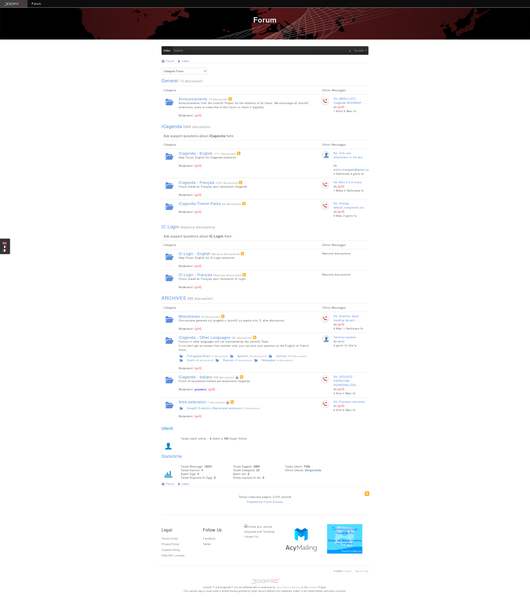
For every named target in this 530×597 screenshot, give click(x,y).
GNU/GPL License (173, 555)
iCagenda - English (196, 153)
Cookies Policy (170, 550)
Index (167, 50)
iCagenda (171, 126)
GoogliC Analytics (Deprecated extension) (214, 408)
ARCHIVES (173, 297)
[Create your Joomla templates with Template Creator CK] (261, 531)
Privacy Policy (170, 544)
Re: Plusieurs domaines (349, 402)
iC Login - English (194, 253)
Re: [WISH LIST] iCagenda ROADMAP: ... (350, 101)
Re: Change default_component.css (349, 205)
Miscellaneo (189, 316)
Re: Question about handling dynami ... (346, 318)
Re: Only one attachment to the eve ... (348, 157)
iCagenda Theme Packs (200, 203)
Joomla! (312, 587)
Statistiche (171, 456)
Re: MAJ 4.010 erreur (348, 182)
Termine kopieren (345, 337)
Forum (36, 3)
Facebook (209, 538)
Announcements (193, 99)
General (169, 80)
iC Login (170, 226)
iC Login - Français (195, 274)
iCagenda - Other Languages (204, 337)
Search (178, 50)
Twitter (207, 544)
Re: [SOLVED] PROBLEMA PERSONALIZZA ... (347, 381)
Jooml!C (265, 580)
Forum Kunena (273, 502)
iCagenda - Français (196, 182)
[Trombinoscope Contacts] (345, 538)
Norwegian (268, 360)
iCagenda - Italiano (195, 377)
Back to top (362, 571)
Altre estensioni (192, 402)
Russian (228, 360)
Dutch (191, 360)
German (281, 356)
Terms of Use (169, 538)
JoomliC (347, 571)
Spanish (242, 356)
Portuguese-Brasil (199, 356)
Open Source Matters (288, 587)
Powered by (255, 502)
